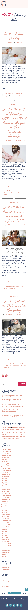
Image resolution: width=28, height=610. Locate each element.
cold (11, 365)
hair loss (20, 286)
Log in (3, 580)
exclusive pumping (15, 95)
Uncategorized (6, 569)
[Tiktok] (14, 605)
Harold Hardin (6, 427)
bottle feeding (11, 93)
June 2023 (4, 481)
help (21, 95)
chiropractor (7, 192)
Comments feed (6, 584)
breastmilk (6, 95)
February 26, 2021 (21, 42)
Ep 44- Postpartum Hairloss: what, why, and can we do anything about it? (14, 213)
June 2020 (4, 556)
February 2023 (6, 489)
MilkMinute (9, 42)
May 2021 (4, 533)
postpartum (12, 288)
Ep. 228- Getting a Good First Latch (12, 396)
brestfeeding (13, 191)
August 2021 (5, 527)
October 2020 (5, 548)
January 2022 (5, 516)
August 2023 (5, 476)
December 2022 (6, 493)
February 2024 (6, 464)
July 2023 (4, 478)
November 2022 (6, 495)
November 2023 (6, 470)
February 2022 (6, 514)
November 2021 (6, 520)
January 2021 (5, 542)
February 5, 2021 (20, 314)
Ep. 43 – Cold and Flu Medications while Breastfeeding (14, 305)
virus (9, 367)
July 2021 (4, 529)
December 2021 (6, 518)
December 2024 (6, 449)
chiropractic (21, 191)
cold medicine (16, 365)
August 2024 (5, 457)
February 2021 (6, 539)
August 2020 (5, 552)
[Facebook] (3, 375)
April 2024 (4, 459)
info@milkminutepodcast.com (14, 601)
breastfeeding (14, 286)
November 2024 (6, 451)
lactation (6, 96)
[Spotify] (17, 605)
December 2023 (6, 468)
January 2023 (5, 491)
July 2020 (4, 554)
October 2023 (5, 472)
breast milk (19, 93)
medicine (23, 365)
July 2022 (4, 504)
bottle (5, 93)
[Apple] (21, 605)
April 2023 (4, 485)
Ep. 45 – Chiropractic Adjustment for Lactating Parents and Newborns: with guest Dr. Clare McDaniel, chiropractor (14, 122)
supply (16, 96)
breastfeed (7, 191)
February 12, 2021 (21, 225)
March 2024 (5, 462)
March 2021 (5, 537)
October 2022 (5, 497)
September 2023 (6, 474)
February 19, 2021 (21, 140)
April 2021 (4, 535)
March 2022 (5, 512)
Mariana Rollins (6, 433)
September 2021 (6, 525)
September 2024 (6, 455)
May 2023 (4, 483)
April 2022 (4, 510)
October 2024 (5, 453)
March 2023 (5, 487)
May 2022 (4, 508)
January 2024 (5, 466)
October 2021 (5, 523)
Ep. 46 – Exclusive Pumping (14, 35)
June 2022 (4, 506)
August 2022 (5, 502)
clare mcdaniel (15, 192)
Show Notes (14, 29)
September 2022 (6, 499)
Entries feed (5, 582)
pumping (11, 96)
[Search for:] (9, 384)
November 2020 (6, 546)
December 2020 (6, 544)
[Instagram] (6, 375)
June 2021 (4, 531)
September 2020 (6, 550)
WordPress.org (6, 586)
